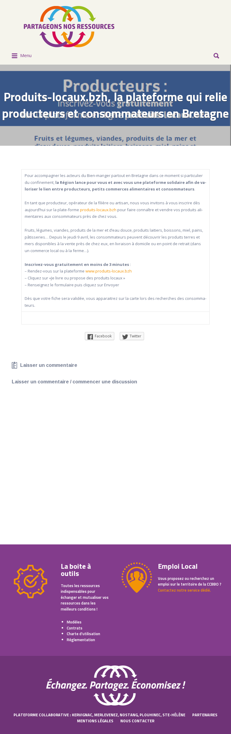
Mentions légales (95, 721)
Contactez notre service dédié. (184, 590)
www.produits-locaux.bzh (108, 271)
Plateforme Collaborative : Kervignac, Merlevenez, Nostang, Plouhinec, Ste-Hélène (99, 715)
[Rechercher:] (115, 53)
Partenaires (204, 715)
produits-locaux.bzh (98, 209)
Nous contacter (137, 721)
